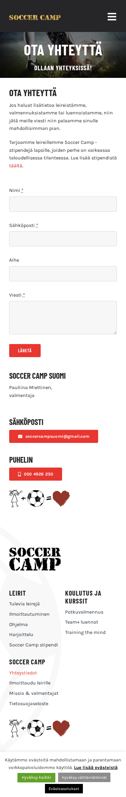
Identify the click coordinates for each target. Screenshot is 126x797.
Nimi (16, 190)
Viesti (17, 295)
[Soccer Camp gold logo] (35, 17)
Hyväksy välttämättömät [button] (84, 777)
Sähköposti (23, 225)
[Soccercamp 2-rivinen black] (35, 550)
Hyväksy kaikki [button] (36, 777)
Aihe (14, 260)
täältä (15, 166)
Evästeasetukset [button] (64, 788)
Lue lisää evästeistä (96, 767)
